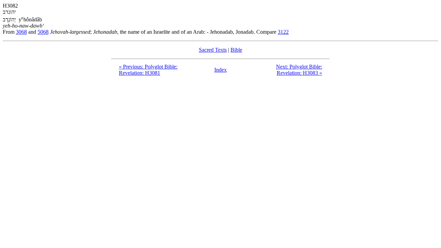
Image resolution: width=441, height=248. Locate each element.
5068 (43, 32)
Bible (236, 50)
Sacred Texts (213, 50)
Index (220, 70)
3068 (21, 32)
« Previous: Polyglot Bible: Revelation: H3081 (148, 70)
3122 (283, 32)
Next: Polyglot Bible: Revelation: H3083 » (299, 70)
